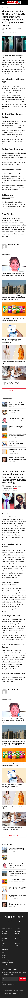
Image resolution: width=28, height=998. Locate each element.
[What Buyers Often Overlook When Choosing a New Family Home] (4, 404)
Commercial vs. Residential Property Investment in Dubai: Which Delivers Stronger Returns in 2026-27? (13, 297)
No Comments (6, 32)
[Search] (25, 2)
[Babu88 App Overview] (4, 412)
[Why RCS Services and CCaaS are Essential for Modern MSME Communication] (14, 330)
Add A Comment (14, 390)
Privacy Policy (6, 984)
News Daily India (10, 28)
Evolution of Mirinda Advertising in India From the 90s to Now (13, 319)
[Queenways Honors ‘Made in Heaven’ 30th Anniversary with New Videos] (4, 459)
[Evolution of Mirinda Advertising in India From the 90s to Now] (14, 309)
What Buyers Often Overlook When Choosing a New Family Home (16, 404)
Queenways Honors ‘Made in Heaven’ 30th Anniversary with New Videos (17, 459)
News (15, 31)
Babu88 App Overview (14, 410)
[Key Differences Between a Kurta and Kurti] (14, 352)
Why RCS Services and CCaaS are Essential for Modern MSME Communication (12, 340)
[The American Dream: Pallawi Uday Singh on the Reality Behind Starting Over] (14, 264)
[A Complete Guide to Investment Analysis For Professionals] (14, 373)
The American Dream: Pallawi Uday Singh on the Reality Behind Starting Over (13, 275)
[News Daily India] (14, 2)
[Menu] (3, 2)
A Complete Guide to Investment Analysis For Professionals (12, 383)
